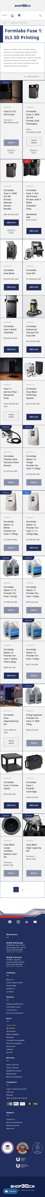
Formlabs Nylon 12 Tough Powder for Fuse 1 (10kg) (33, 462)
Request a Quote (12, 1125)
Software (9, 1049)
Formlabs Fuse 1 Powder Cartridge (31, 787)
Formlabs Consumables (15, 1040)
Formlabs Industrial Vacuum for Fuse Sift (32, 331)
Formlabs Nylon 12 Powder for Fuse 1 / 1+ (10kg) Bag (32, 527)
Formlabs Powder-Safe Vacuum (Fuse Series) (11, 461)
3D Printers (10, 1028)
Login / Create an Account (16, 1089)
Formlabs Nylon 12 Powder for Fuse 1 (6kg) (32, 654)
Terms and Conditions (14, 1013)
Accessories (10, 1046)
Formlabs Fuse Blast (9, 272)
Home (5, 22)
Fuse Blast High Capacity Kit (33, 847)
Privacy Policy (11, 1010)
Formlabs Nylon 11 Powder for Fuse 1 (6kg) (32, 592)
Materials (10, 1037)
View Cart (10, 1092)
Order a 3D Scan (12, 1068)
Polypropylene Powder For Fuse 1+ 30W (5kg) (34, 720)
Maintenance (11, 1074)
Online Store (11, 1025)
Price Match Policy (13, 1007)
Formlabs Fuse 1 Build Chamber (10, 329)
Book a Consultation (14, 1077)
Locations (10, 992)
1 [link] (16, 889)
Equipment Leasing (13, 1071)
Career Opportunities (14, 982)
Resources (10, 1128)
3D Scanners (11, 1031)
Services (9, 1052)
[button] (12, 16)
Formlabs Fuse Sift (31, 272)
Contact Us (10, 988)
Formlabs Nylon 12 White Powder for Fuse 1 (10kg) (11, 527)
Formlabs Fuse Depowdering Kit (11, 720)
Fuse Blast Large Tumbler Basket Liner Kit (10, 850)
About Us (10, 979)
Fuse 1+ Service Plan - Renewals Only (11, 393)
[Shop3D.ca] (22, 5)
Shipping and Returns (14, 1004)
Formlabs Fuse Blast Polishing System (31, 393)
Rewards (9, 1095)
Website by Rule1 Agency (28, 1190)
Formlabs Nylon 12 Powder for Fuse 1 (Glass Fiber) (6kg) (10, 655)
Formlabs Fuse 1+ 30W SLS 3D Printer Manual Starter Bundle (10, 199)
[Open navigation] (19, 15)
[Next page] (29, 889)
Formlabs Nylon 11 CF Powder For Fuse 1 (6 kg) (10, 592)
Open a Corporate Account (16, 1098)
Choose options (33, 141)
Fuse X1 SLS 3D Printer (10, 113)
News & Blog (11, 985)
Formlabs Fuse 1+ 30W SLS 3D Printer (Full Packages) (32, 117)
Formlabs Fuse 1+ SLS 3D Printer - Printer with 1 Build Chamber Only (33, 199)
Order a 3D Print (12, 1065)
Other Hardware (12, 1034)
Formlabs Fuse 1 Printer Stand (11, 785)
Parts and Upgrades (14, 1043)
